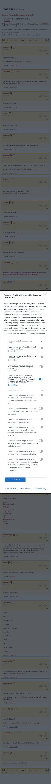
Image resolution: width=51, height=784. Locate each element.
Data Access (25, 489)
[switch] (41, 348)
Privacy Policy (40, 489)
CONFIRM (15, 480)
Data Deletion (10, 489)
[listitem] (25, 342)
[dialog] (25, 392)
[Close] (45, 295)
